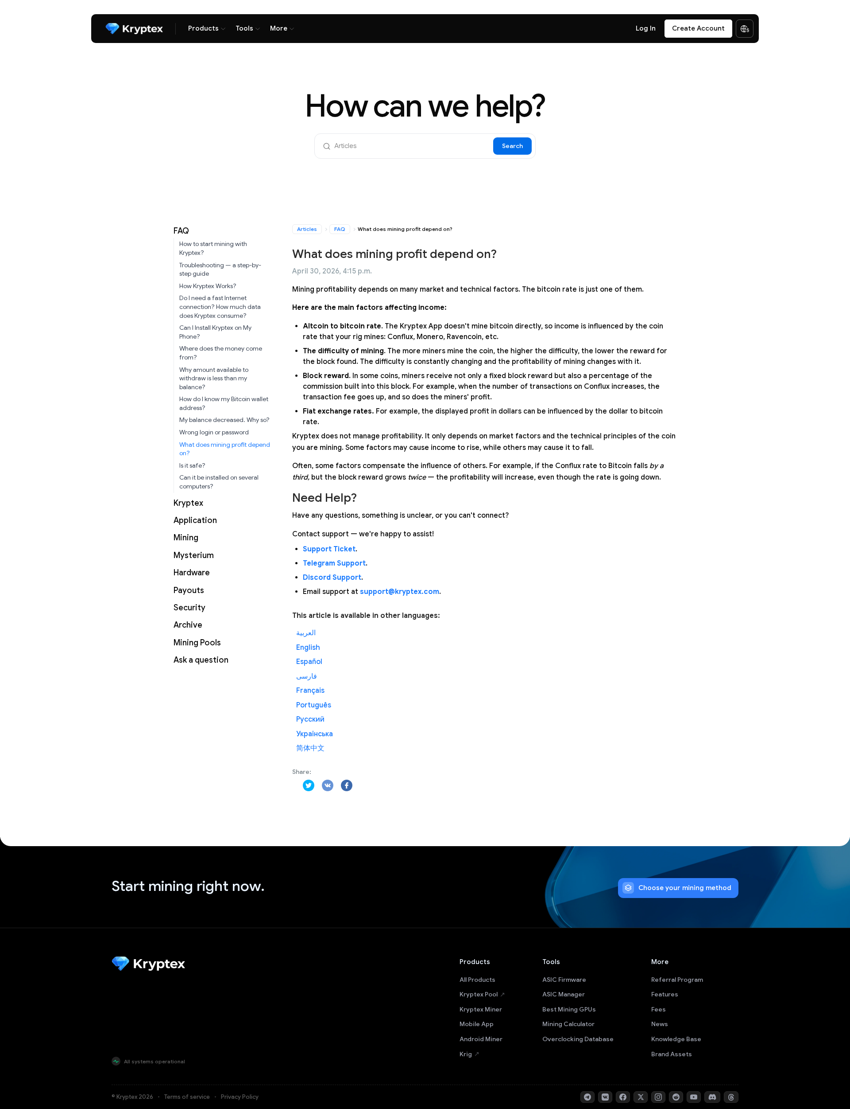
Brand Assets (671, 1054)
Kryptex (188, 503)
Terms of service (187, 1097)
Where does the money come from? (220, 352)
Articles (307, 229)
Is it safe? (192, 465)
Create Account (698, 28)
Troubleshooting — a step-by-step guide (220, 269)
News (659, 1024)
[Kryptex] (134, 28)
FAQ (181, 231)
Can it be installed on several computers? (219, 481)
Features (664, 994)
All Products (477, 980)
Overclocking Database (578, 1039)
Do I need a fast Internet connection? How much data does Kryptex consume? (220, 306)
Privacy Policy (240, 1097)
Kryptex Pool (479, 994)
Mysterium (194, 555)
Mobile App (477, 1024)
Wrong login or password (214, 432)
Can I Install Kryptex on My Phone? (215, 332)
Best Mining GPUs (569, 1009)
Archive (188, 625)
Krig (466, 1054)
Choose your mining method (684, 888)
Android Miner (481, 1039)
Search (512, 146)
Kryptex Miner (481, 1009)
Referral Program (677, 980)
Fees (658, 1009)
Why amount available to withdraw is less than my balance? (213, 378)
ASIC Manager (563, 994)
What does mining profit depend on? (224, 449)
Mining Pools (197, 643)
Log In (646, 28)
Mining (186, 538)
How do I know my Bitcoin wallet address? (223, 403)
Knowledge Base (676, 1039)
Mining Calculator (568, 1024)
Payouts (189, 590)
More (278, 28)
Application (195, 520)
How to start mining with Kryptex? (213, 248)
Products (203, 28)
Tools (244, 28)
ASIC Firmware (564, 980)
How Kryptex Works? (207, 286)
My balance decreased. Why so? (224, 420)
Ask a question (201, 660)
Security (189, 608)
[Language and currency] (744, 29)
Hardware (192, 573)
